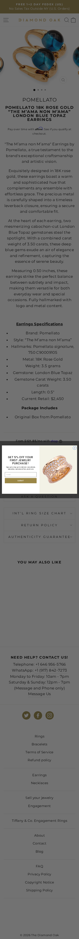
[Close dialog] (74, 447)
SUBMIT (21, 480)
